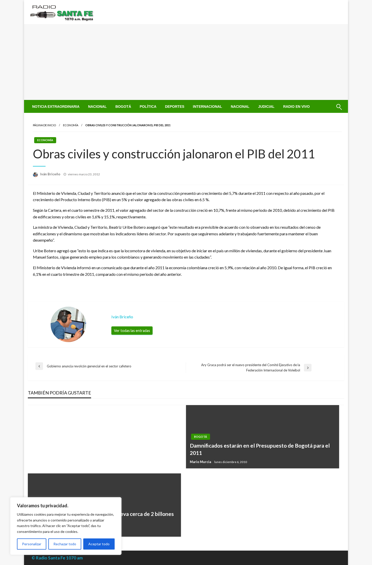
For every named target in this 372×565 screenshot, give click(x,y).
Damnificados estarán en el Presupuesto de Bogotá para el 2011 (260, 449)
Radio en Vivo (296, 106)
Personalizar (31, 544)
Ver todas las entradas (132, 330)
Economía (70, 125)
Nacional (97, 106)
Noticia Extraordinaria (55, 106)
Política (148, 106)
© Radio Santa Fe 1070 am (57, 557)
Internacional (207, 106)
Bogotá (123, 106)
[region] (65, 526)
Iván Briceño (50, 174)
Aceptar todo (99, 544)
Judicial (266, 106)
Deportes (174, 106)
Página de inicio (44, 125)
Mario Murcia (201, 462)
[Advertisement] (186, 62)
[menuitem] (56, 106)
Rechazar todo (64, 544)
